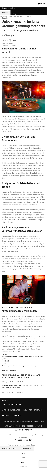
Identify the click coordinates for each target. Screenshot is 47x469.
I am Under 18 (26, 449)
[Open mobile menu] (3, 3)
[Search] (36, 3)
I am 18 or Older (9, 449)
